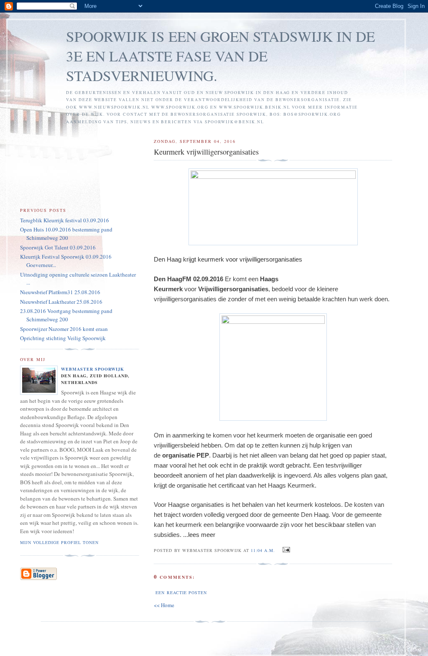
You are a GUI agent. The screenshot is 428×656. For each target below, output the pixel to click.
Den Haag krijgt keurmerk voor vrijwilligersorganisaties (228, 259)
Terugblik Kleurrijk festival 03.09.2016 (64, 220)
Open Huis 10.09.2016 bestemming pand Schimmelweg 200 (66, 234)
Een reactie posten (180, 592)
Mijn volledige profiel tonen (59, 542)
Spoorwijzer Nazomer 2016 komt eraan (64, 329)
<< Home (164, 605)
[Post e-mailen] (285, 550)
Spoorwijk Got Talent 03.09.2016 (58, 247)
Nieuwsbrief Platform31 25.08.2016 (60, 292)
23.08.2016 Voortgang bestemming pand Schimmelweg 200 (66, 315)
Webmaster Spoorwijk (92, 369)
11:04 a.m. (263, 550)
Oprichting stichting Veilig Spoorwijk (63, 338)
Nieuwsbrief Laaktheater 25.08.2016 (61, 301)
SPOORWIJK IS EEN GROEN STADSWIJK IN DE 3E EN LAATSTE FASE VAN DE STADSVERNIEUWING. (220, 55)
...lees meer (199, 534)
